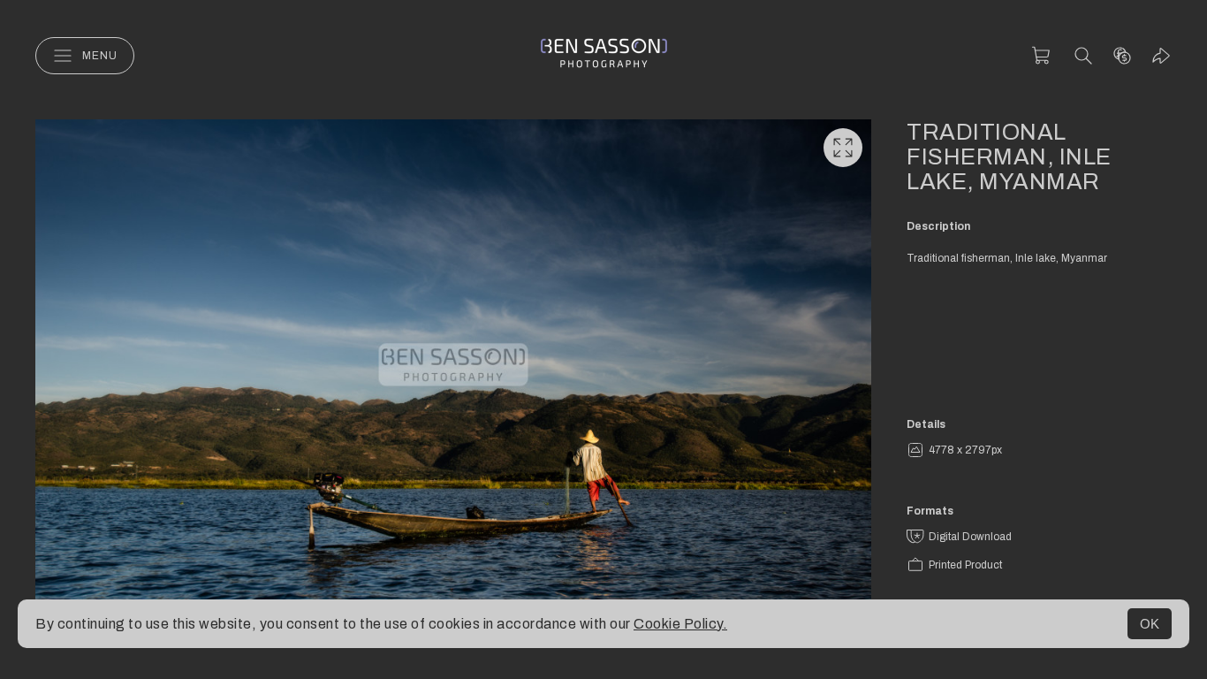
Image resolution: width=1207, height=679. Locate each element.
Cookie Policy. (680, 623)
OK (1149, 623)
